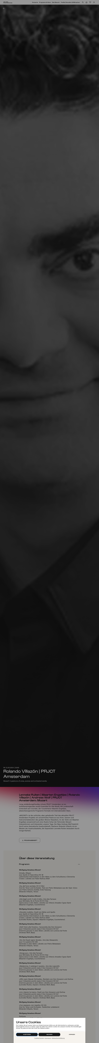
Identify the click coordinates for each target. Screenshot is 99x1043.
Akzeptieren (27, 1034)
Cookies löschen (39, 1038)
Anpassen (72, 1034)
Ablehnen (49, 1034)
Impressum (48, 1038)
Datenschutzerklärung (58, 1038)
